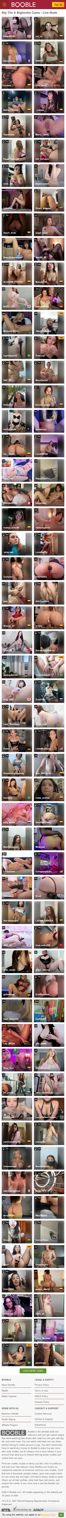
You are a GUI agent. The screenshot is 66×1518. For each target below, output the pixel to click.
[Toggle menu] (4, 4)
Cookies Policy (42, 1401)
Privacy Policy (42, 1384)
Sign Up (58, 4)
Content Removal (43, 1413)
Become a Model (10, 1413)
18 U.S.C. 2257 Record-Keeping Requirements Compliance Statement (30, 1502)
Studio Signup (8, 1419)
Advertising (40, 1424)
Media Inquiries (9, 1396)
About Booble (8, 1384)
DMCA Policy (41, 1396)
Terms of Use (41, 1390)
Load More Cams (33, 1370)
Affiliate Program (10, 1425)
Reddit (5, 1390)
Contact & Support (44, 1419)
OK (61, 1514)
